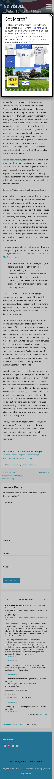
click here (36, 27)
